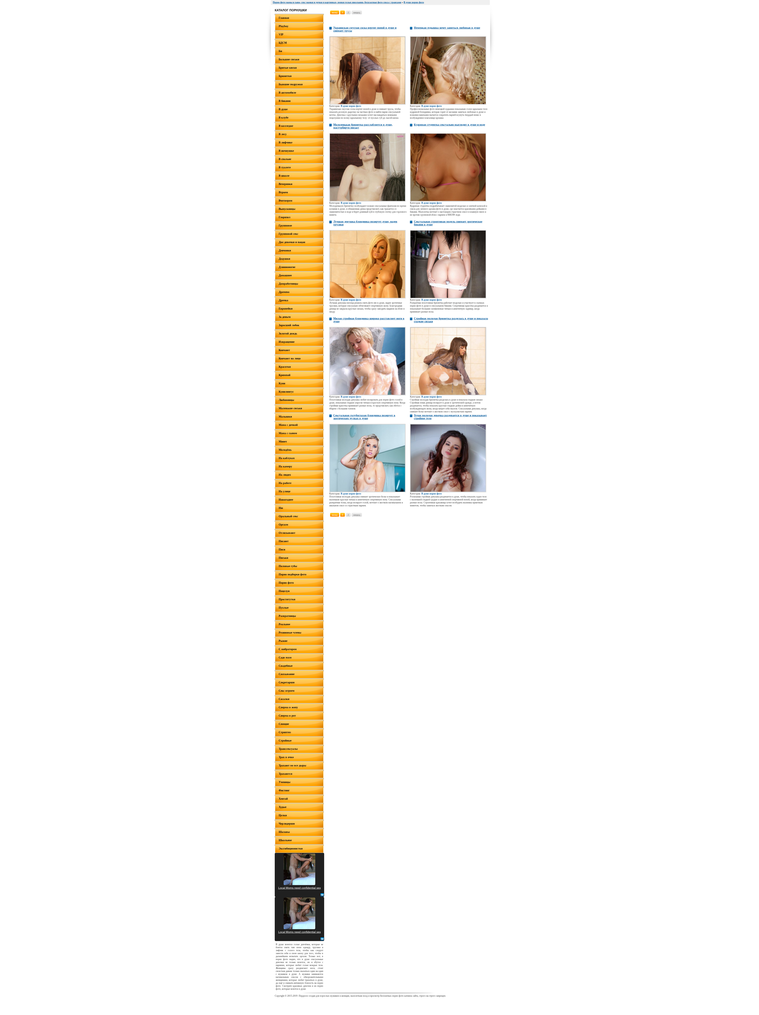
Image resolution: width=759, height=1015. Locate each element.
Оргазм (283, 524)
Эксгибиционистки (291, 848)
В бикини (285, 100)
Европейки (286, 308)
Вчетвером (285, 200)
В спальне (285, 159)
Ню (281, 508)
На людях (285, 474)
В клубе (283, 117)
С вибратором (288, 649)
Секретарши (287, 682)
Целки (283, 815)
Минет (283, 441)
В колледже (286, 125)
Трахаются (285, 773)
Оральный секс (288, 516)
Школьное (285, 840)
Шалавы (284, 831)
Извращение (287, 341)
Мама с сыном (288, 433)
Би (280, 51)
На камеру (285, 466)
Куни (282, 383)
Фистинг (284, 790)
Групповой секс (288, 233)
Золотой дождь (288, 333)
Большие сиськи (289, 59)
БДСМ (283, 42)
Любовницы (286, 400)
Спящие (284, 723)
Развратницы (287, 615)
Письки (283, 557)
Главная (284, 17)
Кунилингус (286, 391)
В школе (284, 175)
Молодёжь (285, 449)
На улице (284, 491)
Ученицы (284, 782)
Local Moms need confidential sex (299, 887)
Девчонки (285, 250)
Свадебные (286, 665)
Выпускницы (287, 208)
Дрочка (283, 300)
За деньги (285, 316)
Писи (282, 549)
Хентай (283, 798)
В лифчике (285, 142)
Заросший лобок (289, 325)
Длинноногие (287, 267)
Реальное (284, 624)
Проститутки (287, 599)
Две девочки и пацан (292, 242)
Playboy (283, 26)
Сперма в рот (287, 715)
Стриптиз (285, 732)
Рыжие (283, 640)
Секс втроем (287, 690)
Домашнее (285, 275)
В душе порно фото (351, 106)
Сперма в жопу (288, 707)
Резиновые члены (290, 632)
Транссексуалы (288, 748)
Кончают (284, 350)
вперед (356, 12)
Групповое (285, 225)
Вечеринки (285, 184)
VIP (281, 34)
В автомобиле (287, 92)
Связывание (287, 674)
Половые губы (288, 566)
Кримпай (284, 375)
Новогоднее (286, 499)
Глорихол (284, 217)
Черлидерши (287, 823)
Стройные (285, 740)
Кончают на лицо (290, 358)
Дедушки (284, 258)
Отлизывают (287, 532)
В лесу (283, 134)
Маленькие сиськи (290, 408)
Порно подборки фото (292, 574)
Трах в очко (286, 757)
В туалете (285, 167)
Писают (284, 541)
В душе (283, 109)
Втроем (283, 192)
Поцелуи (284, 591)
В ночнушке (286, 150)
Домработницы (288, 283)
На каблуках (287, 458)
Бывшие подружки (291, 84)
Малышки (285, 416)
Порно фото (286, 582)
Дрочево (284, 292)
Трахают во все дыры (292, 765)
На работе (285, 483)
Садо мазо (285, 657)
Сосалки (284, 699)
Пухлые (284, 607)
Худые (282, 807)
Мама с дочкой (288, 424)
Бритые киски (288, 67)
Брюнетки (285, 76)
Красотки (285, 366)
